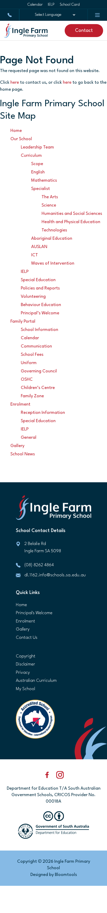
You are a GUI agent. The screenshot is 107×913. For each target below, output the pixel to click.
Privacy (23, 672)
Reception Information (43, 413)
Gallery (17, 446)
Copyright (25, 656)
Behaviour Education (41, 305)
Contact (84, 30)
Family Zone (32, 396)
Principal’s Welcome (40, 313)
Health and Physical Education (71, 222)
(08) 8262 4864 (9, 15)
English (38, 172)
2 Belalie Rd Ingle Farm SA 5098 (42, 548)
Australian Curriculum (36, 680)
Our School (21, 139)
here (14, 82)
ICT (34, 255)
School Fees (32, 354)
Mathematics (44, 180)
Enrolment (20, 404)
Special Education (38, 280)
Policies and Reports (40, 288)
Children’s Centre (38, 388)
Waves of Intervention (52, 263)
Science (49, 205)
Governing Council (39, 371)
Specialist (40, 189)
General (28, 437)
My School (25, 689)
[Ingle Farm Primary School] (26, 31)
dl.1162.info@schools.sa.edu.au (55, 575)
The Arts (50, 197)
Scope (37, 164)
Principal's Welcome (34, 613)
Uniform (29, 363)
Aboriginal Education (51, 238)
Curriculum (31, 155)
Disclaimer (25, 664)
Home (16, 131)
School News (22, 454)
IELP (51, 5)
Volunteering (33, 296)
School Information (39, 330)
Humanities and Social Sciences (72, 213)
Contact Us (26, 637)
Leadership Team (37, 147)
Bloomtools (66, 875)
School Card (70, 5)
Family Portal (22, 321)
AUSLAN (39, 247)
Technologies (54, 230)
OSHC (27, 379)
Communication (36, 346)
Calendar (35, 5)
